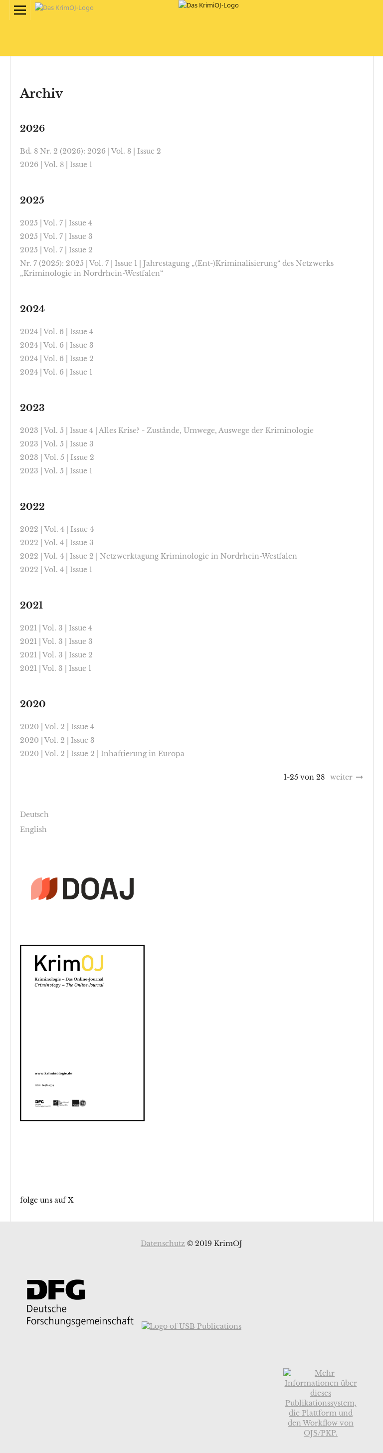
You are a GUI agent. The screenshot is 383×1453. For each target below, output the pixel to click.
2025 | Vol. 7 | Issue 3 (56, 236)
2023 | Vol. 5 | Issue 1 (56, 470)
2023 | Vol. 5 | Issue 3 (57, 443)
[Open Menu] (20, 10)
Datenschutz (163, 1243)
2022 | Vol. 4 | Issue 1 (56, 569)
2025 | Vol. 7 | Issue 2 (56, 249)
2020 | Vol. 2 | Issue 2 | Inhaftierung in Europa (102, 753)
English (33, 829)
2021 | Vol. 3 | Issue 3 (56, 641)
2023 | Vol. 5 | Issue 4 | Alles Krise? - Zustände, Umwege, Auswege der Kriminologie (167, 430)
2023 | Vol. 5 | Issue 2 (57, 457)
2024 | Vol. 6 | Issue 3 (57, 345)
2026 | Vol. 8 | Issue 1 (56, 164)
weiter (341, 777)
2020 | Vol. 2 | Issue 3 (57, 740)
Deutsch (34, 814)
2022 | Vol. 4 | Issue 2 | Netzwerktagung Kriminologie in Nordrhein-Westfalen (158, 556)
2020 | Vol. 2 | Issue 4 (57, 726)
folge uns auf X (46, 1200)
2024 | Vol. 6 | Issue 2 (57, 358)
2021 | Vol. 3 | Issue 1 (55, 668)
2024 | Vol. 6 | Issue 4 (56, 331)
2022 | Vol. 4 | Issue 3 (57, 542)
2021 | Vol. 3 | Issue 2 (56, 654)
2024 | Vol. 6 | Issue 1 (56, 372)
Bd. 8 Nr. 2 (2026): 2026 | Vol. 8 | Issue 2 (90, 151)
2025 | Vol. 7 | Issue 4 (56, 222)
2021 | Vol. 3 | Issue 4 (56, 627)
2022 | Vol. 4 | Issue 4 (57, 529)
